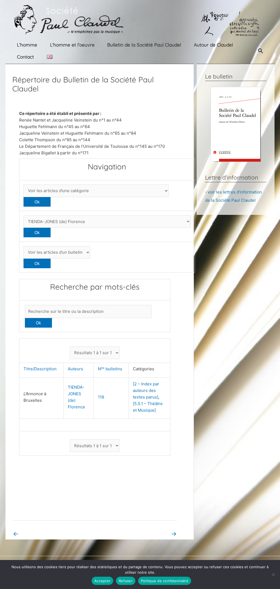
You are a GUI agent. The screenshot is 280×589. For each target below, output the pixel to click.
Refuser (126, 581)
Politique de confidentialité (164, 581)
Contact (25, 57)
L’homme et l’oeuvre (72, 45)
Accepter (102, 581)
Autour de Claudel (213, 45)
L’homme (27, 45)
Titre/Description (41, 368)
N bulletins (111, 368)
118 (101, 397)
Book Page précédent (37, 533)
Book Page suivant (155, 533)
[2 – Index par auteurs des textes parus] (146, 390)
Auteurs (76, 368)
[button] (260, 50)
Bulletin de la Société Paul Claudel (144, 45)
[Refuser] (273, 574)
